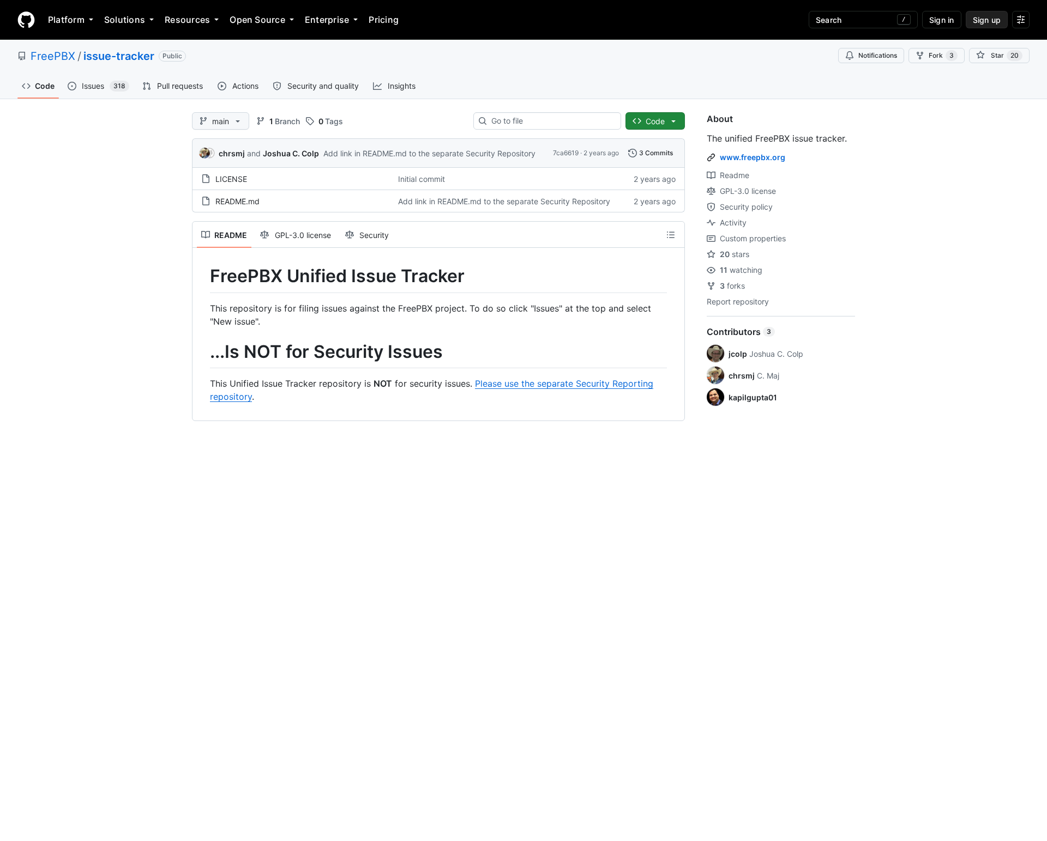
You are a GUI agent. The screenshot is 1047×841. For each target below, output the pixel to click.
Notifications (877, 55)
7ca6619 (566, 153)
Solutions (124, 19)
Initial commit (421, 179)
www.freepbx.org (752, 157)
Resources (187, 19)
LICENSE (231, 179)
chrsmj (232, 153)
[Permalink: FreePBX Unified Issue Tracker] (202, 276)
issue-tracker (118, 56)
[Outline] (670, 234)
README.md (237, 201)
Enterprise (327, 19)
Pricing (384, 19)
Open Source (257, 19)
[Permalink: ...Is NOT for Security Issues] (202, 351)
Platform (66, 19)
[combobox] (551, 121)
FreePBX (53, 56)
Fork (941, 55)
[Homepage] (26, 19)
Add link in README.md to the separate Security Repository (429, 153)
